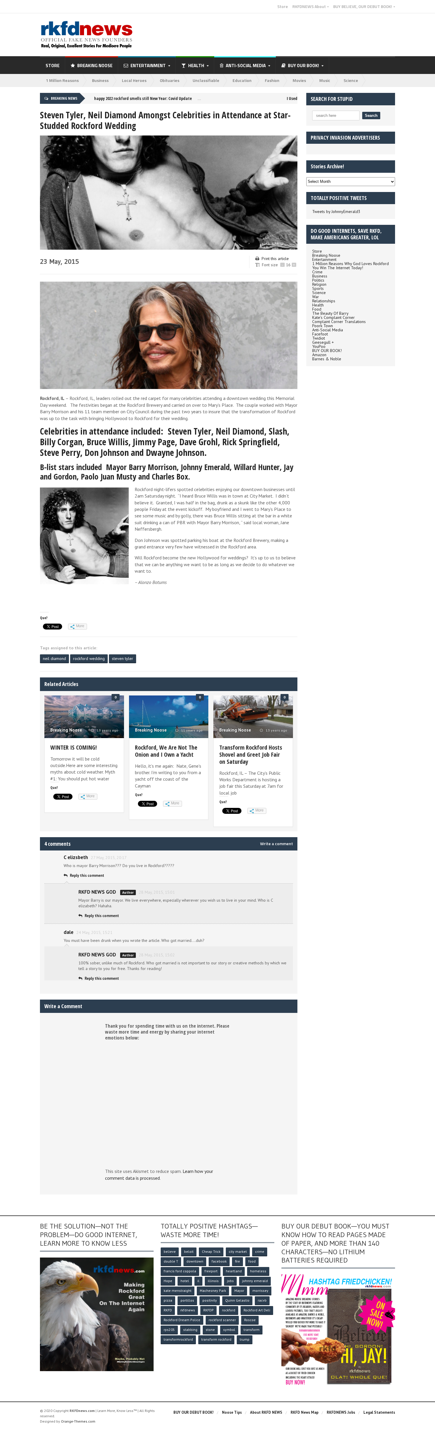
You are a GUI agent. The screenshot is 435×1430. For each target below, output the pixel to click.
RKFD (168, 1310)
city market (238, 1251)
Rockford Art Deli (257, 1310)
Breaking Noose (94, 65)
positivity (209, 1300)
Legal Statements (379, 1412)
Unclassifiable (206, 80)
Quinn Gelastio (237, 1300)
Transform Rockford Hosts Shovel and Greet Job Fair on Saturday (250, 754)
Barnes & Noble (326, 358)
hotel (185, 1281)
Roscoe (250, 1320)
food (252, 1261)
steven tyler (122, 658)
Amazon (319, 354)
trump (244, 1339)
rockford (228, 1310)
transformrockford (178, 1339)
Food (316, 309)
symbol (229, 1329)
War (315, 296)
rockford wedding (89, 658)
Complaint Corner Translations (339, 321)
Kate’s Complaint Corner (333, 317)
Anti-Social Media (327, 330)
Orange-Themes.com (78, 1421)
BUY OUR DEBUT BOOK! (193, 1412)
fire (237, 1261)
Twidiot (318, 338)
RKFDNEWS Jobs (341, 1412)
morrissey (260, 1290)
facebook (219, 1261)
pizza (168, 1300)
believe (170, 1251)
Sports (318, 288)
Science (351, 80)
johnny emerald (255, 1281)
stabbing (190, 1329)
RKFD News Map (304, 1412)
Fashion (272, 80)
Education (242, 80)
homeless (258, 1271)
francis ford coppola (180, 1271)
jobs (230, 1281)
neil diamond (54, 658)
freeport (211, 1271)
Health (318, 305)
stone (210, 1329)
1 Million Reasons (62, 80)
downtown (194, 1261)
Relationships (323, 301)
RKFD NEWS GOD (97, 892)
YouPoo (319, 346)
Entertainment (324, 259)
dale (68, 932)
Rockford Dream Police (182, 1320)
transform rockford (216, 1339)
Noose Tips (232, 1412)
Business (100, 80)
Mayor (239, 1290)
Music (324, 80)
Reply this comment (87, 875)
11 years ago (191, 730)
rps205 (169, 1329)
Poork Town (322, 325)
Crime (317, 272)
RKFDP (208, 1310)
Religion (319, 284)
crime (259, 1251)
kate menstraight (177, 1290)
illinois (213, 1281)
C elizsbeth (76, 857)
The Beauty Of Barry (330, 313)
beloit (189, 1251)
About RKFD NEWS (266, 1412)
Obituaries (169, 80)
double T (171, 1261)
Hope (168, 1281)
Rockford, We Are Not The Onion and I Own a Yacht (166, 750)
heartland (234, 1271)
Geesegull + (323, 342)
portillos (187, 1300)
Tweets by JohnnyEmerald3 (336, 211)
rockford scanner (222, 1320)
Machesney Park (213, 1290)
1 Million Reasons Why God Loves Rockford (350, 263)
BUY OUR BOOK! (327, 350)
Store (282, 6)
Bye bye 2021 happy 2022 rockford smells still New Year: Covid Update (124, 98)
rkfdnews (187, 1310)
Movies (299, 80)
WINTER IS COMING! (73, 747)
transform (252, 1329)
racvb (262, 1300)
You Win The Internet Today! (337, 267)
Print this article (275, 258)
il (198, 1281)
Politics (318, 280)
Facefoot (320, 334)
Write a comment (276, 844)
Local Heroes (134, 80)
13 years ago (107, 730)
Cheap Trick (211, 1251)
